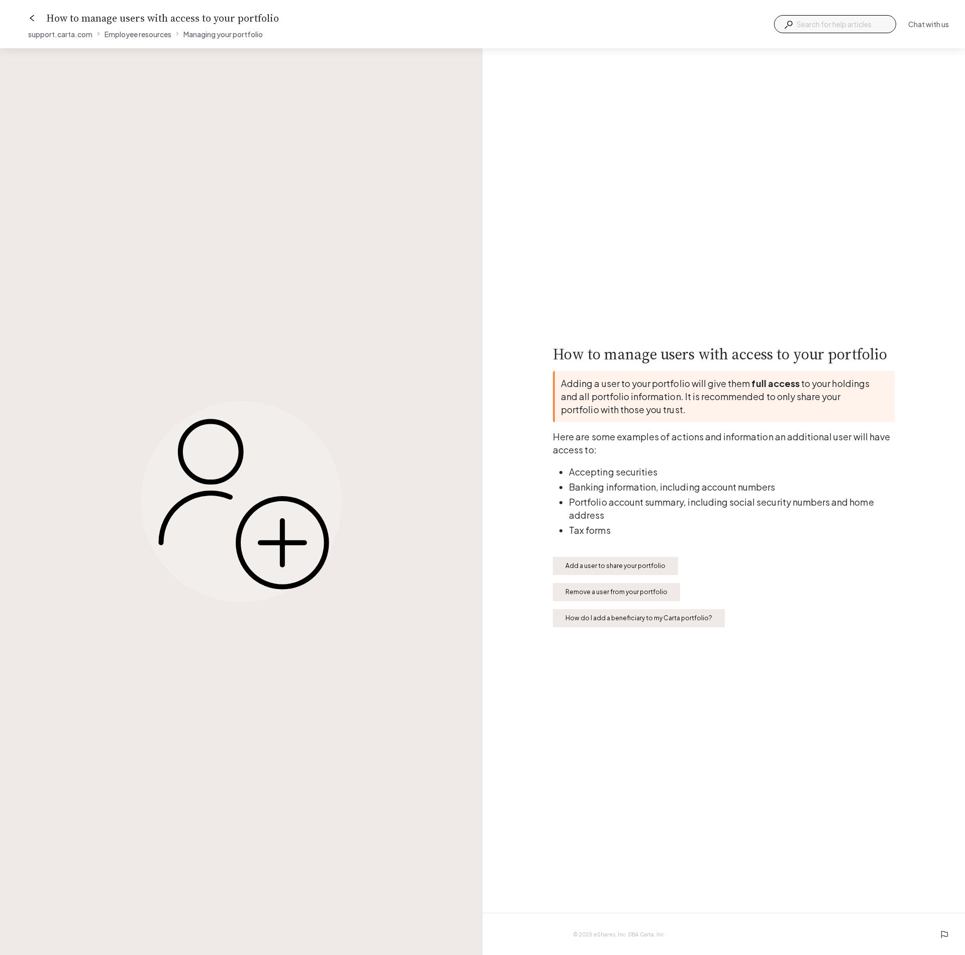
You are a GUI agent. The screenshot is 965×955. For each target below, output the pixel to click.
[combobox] (835, 24)
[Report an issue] (944, 934)
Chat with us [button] (928, 24)
